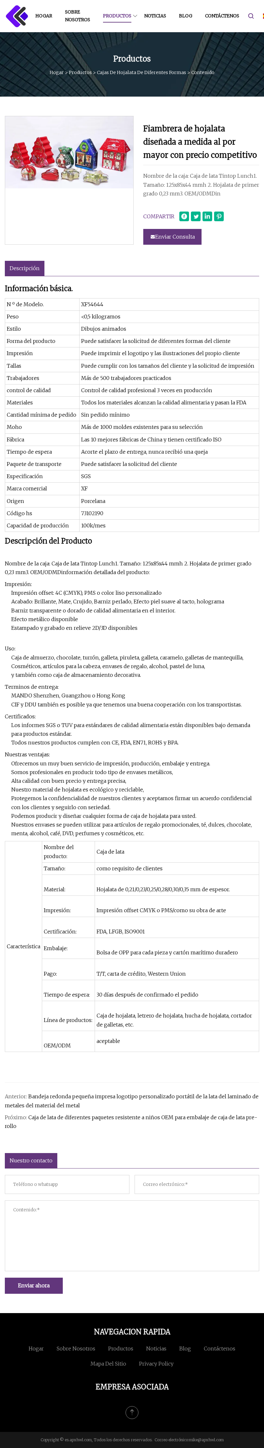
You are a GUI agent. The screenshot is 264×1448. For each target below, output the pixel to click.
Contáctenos (222, 16)
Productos (117, 16)
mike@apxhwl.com (206, 1439)
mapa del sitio (108, 1363)
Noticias (155, 16)
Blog (185, 16)
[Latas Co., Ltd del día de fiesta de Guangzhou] (17, 16)
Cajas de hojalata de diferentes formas (141, 72)
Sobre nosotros (77, 16)
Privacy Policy (156, 1363)
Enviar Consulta (175, 236)
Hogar (43, 16)
